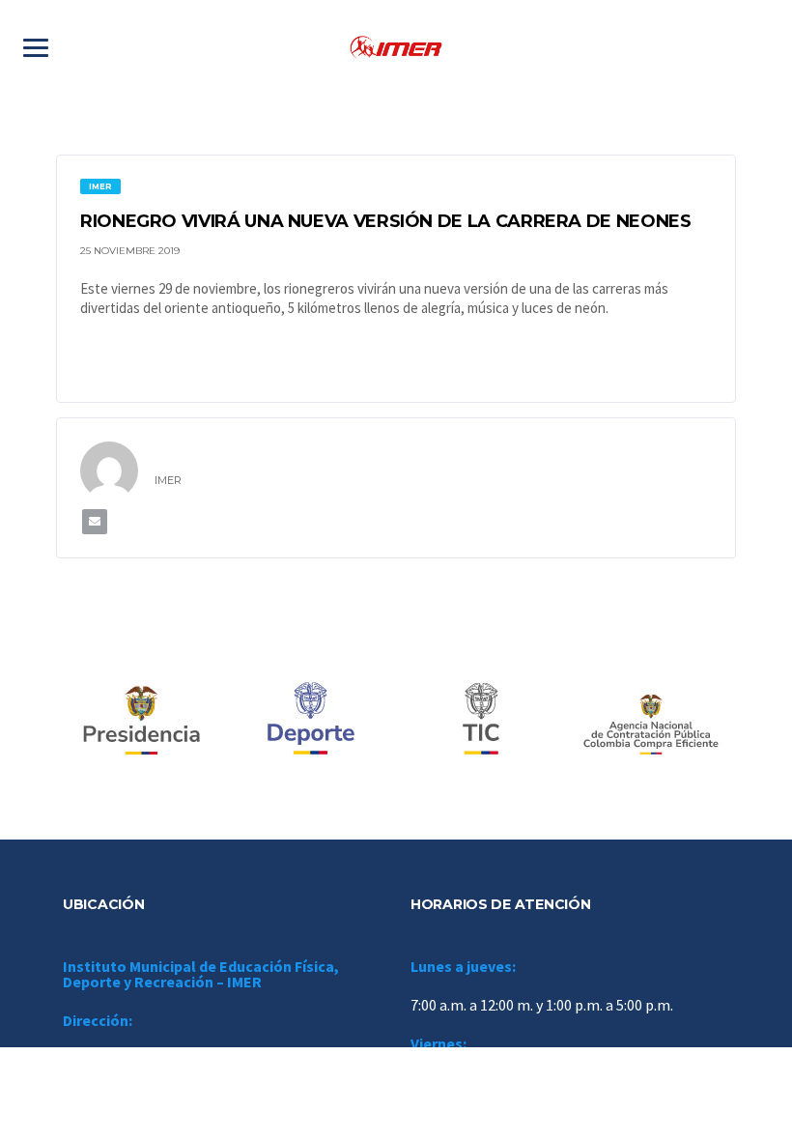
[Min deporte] (311, 719)
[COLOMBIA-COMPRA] (651, 719)
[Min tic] (481, 719)
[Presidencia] (141, 719)
